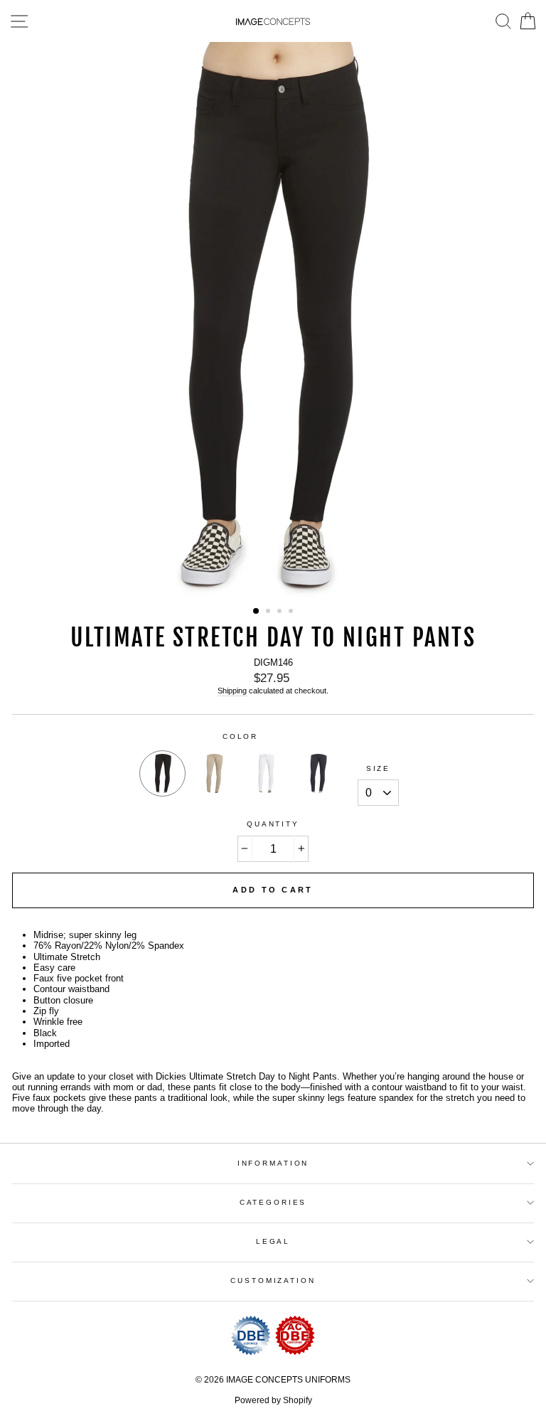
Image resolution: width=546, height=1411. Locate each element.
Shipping (232, 690)
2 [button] (269, 612)
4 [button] (292, 612)
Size (378, 768)
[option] (273, 320)
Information (273, 1163)
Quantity (273, 824)
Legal (273, 1241)
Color (240, 736)
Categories (273, 1202)
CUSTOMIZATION (272, 1280)
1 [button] (256, 611)
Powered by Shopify (273, 1400)
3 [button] (280, 612)
